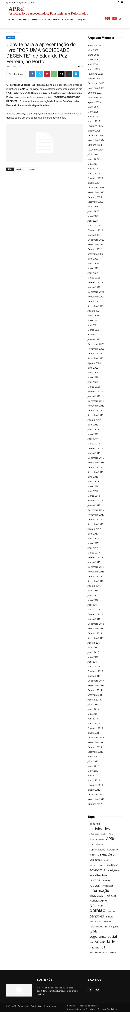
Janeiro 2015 (94, 675)
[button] (120, 19)
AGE (111, 833)
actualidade (94, 834)
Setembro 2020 (95, 358)
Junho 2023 (93, 211)
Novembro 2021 (96, 296)
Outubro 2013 (95, 747)
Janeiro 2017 (94, 562)
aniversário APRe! (96, 839)
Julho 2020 (93, 367)
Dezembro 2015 (96, 623)
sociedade (31, 169)
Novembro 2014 (96, 685)
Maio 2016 (93, 600)
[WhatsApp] (54, 74)
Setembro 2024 (95, 149)
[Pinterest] (47, 74)
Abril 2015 (93, 661)
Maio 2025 (93, 111)
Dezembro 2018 (96, 457)
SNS (91, 942)
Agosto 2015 (94, 642)
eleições (113, 870)
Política (110, 916)
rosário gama (112, 926)
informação (99, 890)
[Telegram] (76, 74)
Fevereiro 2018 (95, 500)
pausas (111, 911)
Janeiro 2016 (94, 619)
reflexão (107, 921)
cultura (92, 854)
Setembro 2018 (95, 472)
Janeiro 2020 (94, 396)
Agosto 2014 (94, 699)
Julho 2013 (93, 761)
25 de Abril (94, 823)
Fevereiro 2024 (95, 178)
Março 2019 (94, 443)
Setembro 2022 (95, 253)
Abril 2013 (93, 775)
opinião (97, 910)
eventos (19, 169)
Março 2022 (94, 277)
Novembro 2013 (96, 742)
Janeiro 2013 (94, 789)
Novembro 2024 (96, 140)
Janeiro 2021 (94, 339)
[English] (107, 18)
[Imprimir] (68, 74)
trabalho (94, 947)
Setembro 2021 (95, 306)
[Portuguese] (115, 18)
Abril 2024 (93, 168)
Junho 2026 (93, 54)
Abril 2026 (93, 64)
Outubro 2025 (95, 92)
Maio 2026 (93, 59)
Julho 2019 (93, 424)
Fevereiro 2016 (95, 614)
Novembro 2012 (96, 799)
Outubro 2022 (95, 249)
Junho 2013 (93, 765)
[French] (111, 18)
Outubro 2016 (95, 576)
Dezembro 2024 (96, 135)
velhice (113, 952)
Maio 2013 (93, 770)
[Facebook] (118, 2)
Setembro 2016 (95, 581)
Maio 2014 (93, 713)
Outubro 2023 (95, 197)
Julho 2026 (93, 50)
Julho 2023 (93, 206)
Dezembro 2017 (96, 509)
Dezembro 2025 (96, 83)
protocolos (95, 921)
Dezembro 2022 (96, 239)
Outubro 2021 (95, 301)
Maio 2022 (93, 268)
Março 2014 (94, 723)
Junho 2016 (93, 595)
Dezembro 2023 (96, 187)
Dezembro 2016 (96, 566)
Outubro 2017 (95, 519)
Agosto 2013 (94, 756)
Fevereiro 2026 (95, 73)
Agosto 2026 (94, 45)
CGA (91, 844)
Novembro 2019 (96, 405)
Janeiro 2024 (94, 182)
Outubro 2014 (95, 690)
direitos (107, 860)
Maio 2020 (93, 377)
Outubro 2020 (95, 353)
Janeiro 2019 (94, 453)
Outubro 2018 (95, 467)
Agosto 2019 (94, 419)
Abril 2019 (93, 438)
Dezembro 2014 (96, 680)
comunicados (97, 849)
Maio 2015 (93, 656)
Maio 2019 (93, 434)
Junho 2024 (93, 159)
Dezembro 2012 (96, 794)
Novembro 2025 (96, 87)
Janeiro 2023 (94, 234)
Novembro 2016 (96, 571)
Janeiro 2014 (94, 732)
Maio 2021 (93, 320)
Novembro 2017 (96, 514)
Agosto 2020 (94, 362)
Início (8, 32)
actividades (99, 828)
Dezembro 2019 (96, 400)
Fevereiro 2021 (95, 334)
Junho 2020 (93, 372)
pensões (96, 916)
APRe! (111, 838)
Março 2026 (94, 68)
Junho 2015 (93, 652)
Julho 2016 (93, 590)
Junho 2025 (93, 106)
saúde (93, 931)
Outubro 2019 (95, 410)
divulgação (112, 864)
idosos (94, 885)
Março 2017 (94, 552)
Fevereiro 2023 (95, 230)
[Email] (61, 74)
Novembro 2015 (96, 628)
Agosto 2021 (94, 310)
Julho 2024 (93, 154)
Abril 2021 (93, 325)
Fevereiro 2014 (95, 728)
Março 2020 (94, 386)
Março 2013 (94, 780)
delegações (106, 854)
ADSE (104, 833)
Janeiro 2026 (94, 78)
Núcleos (96, 905)
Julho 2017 (93, 533)
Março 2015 (94, 666)
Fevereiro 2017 (95, 557)
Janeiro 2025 (94, 130)
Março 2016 (94, 609)
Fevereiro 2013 (95, 784)
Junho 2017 (93, 538)
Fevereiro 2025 (95, 125)
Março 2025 (94, 121)
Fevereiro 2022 (95, 282)
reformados (96, 926)
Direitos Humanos (97, 865)
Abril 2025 (93, 116)
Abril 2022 (93, 272)
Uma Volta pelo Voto (98, 952)
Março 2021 (94, 329)
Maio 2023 (93, 215)
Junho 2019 (93, 429)
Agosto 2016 (94, 585)
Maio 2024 (93, 163)
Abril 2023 (93, 220)
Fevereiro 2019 (95, 448)
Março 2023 (94, 225)
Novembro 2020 (96, 348)
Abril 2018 (93, 490)
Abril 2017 (93, 547)
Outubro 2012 (95, 803)
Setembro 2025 (95, 97)
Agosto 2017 (94, 528)
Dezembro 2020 (96, 343)
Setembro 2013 (95, 751)
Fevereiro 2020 (95, 391)
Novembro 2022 (96, 244)
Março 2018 (94, 495)
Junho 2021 (93, 315)
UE (103, 947)
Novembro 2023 (96, 192)
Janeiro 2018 (94, 505)
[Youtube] (122, 2)
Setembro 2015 (95, 637)
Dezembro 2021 (96, 291)
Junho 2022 (93, 263)
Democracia (95, 859)
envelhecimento (100, 875)
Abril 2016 (93, 604)
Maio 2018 (93, 486)
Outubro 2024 (95, 144)
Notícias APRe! (98, 900)
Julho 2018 (93, 476)
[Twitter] (39, 74)
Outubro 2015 (95, 633)
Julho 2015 (93, 647)
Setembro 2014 (95, 694)
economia (97, 870)
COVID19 (112, 849)
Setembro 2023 (95, 201)
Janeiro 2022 (94, 287)
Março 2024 (94, 173)
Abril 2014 (93, 718)
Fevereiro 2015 (95, 671)
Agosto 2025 (94, 102)
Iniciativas (96, 895)
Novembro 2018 (96, 462)
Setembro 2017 (95, 524)
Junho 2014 (93, 709)
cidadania (99, 844)
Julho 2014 (93, 704)
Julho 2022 (93, 258)
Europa (94, 880)
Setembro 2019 (95, 415)
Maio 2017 (93, 543)
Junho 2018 (93, 481)
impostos (108, 885)
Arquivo (10, 37)
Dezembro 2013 (96, 737)
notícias (111, 895)
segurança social (103, 936)
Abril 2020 (93, 381)
